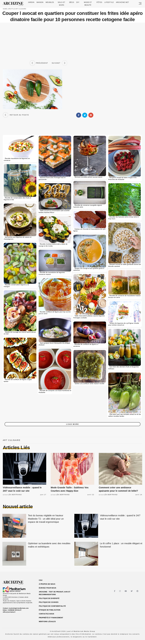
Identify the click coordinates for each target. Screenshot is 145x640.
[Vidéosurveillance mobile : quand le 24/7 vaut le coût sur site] (24, 469)
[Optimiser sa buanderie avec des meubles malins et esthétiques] (14, 554)
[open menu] (140, 3)
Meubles (50, 2)
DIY (77, 2)
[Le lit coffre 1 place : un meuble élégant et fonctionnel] (86, 554)
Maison (40, 2)
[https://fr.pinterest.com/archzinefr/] (138, 591)
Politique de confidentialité (52, 606)
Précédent (41, 63)
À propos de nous (47, 584)
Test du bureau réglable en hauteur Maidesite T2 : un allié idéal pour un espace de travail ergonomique (46, 518)
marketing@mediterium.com (19, 608)
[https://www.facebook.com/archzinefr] (115, 591)
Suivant (57, 63)
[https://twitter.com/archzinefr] (132, 591)
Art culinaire (20, 9)
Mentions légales (47, 621)
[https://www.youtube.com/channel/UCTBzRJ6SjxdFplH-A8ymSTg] (126, 591)
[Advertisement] (72, 41)
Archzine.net (122, 2)
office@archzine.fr (9, 612)
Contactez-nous (46, 614)
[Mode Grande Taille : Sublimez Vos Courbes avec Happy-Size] (72, 469)
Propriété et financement (51, 618)
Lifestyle (109, 2)
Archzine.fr (15, 583)
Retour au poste (18, 115)
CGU (40, 580)
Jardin (31, 2)
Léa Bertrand (15, 494)
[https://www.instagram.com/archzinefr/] (120, 591)
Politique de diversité (49, 598)
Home (5, 9)
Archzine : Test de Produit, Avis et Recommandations (54, 593)
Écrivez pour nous (47, 588)
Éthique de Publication (49, 610)
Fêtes (99, 2)
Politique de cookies (48, 602)
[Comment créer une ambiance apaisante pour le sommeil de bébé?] (120, 469)
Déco (71, 2)
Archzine (14, 4)
